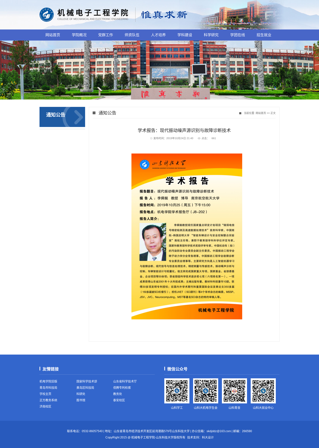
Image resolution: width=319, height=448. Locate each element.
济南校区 (45, 406)
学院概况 (79, 35)
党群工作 (105, 35)
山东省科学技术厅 (125, 381)
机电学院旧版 (48, 381)
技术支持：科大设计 (200, 437)
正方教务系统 (48, 400)
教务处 (117, 393)
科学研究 (211, 35)
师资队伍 (132, 35)
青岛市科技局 (48, 387)
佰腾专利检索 (122, 387)
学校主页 (45, 393)
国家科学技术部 (86, 381)
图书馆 (80, 400)
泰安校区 (119, 400)
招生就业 (264, 35)
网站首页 (52, 35)
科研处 (80, 393)
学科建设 (184, 35)
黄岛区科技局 (85, 387)
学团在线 (237, 35)
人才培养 (158, 35)
